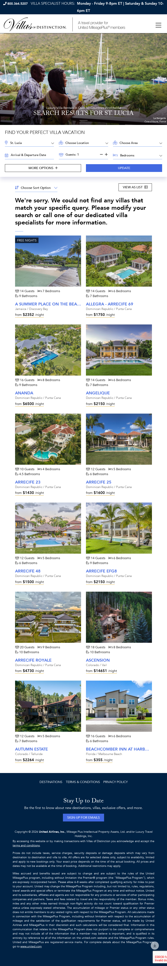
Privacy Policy (115, 782)
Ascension (98, 660)
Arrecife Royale (33, 660)
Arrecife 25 (98, 482)
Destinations (51, 782)
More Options (41, 168)
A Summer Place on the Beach (49, 304)
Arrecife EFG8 (101, 571)
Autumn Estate (31, 749)
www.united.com (31, 946)
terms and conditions (26, 845)
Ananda (24, 393)
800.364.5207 (17, 3)
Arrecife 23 (28, 482)
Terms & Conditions (83, 782)
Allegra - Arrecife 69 (109, 304)
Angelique (98, 393)
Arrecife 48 (28, 571)
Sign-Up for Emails (83, 817)
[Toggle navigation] (158, 25)
